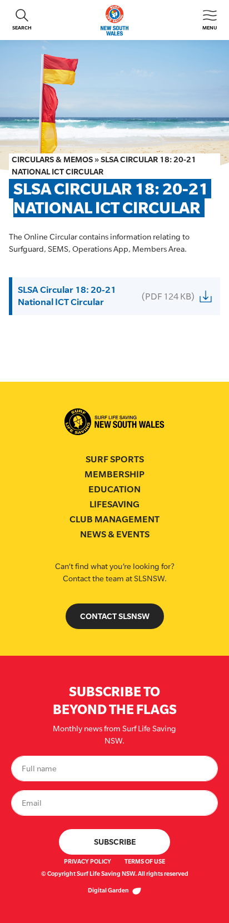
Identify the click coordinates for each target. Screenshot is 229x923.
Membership (114, 474)
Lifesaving (114, 504)
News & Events (115, 534)
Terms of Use (145, 861)
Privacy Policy (87, 861)
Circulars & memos (52, 159)
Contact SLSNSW (115, 616)
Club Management (114, 519)
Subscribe (115, 841)
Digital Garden (109, 890)
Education (114, 489)
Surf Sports (115, 459)
